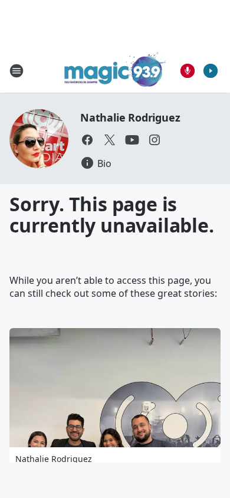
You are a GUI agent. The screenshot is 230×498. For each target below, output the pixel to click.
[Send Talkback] (187, 71)
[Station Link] (115, 70)
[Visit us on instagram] (154, 140)
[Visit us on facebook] (87, 140)
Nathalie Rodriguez (130, 117)
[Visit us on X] (110, 140)
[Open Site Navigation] (16, 71)
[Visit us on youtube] (132, 140)
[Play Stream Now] (210, 71)
